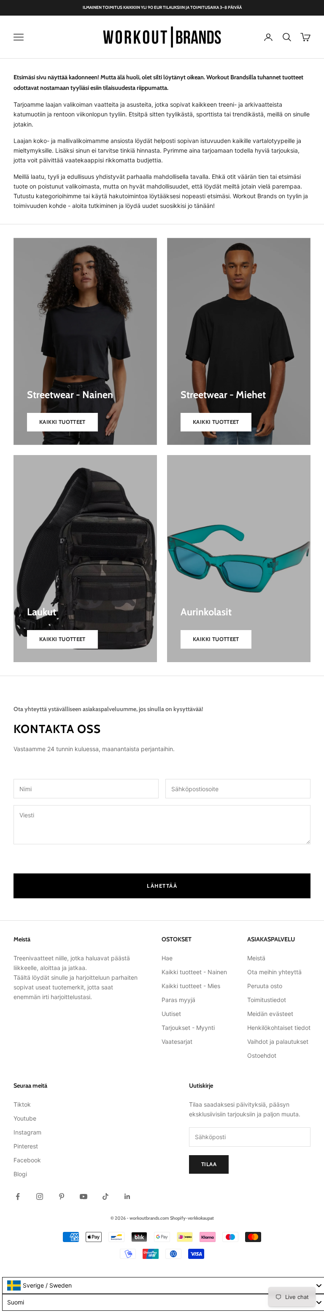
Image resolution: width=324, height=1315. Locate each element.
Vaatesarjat (177, 1041)
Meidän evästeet (270, 1013)
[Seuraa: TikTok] (105, 1196)
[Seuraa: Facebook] (18, 1196)
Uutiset (171, 1013)
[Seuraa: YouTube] (83, 1196)
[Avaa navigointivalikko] (19, 37)
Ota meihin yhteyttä (274, 971)
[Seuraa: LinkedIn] (127, 1196)
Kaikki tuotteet (62, 421)
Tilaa (208, 1164)
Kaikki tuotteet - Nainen (194, 971)
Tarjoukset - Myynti (188, 1027)
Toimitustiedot (266, 999)
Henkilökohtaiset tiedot (278, 1027)
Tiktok (22, 1104)
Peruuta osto (264, 985)
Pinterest (26, 1146)
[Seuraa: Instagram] (39, 1196)
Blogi (20, 1174)
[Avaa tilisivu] (268, 37)
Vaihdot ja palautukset (277, 1041)
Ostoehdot (261, 1055)
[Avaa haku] (287, 37)
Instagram (27, 1132)
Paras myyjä (178, 999)
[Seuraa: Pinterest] (61, 1196)
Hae (167, 958)
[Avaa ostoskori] (305, 37)
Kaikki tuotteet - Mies (191, 985)
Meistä (256, 958)
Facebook (27, 1160)
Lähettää (162, 885)
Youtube (25, 1118)
